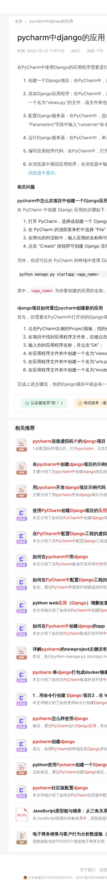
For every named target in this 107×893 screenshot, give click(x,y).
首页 (18, 21)
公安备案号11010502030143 (50, 877)
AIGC (75, 50)
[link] (18, 21)
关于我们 (87, 870)
